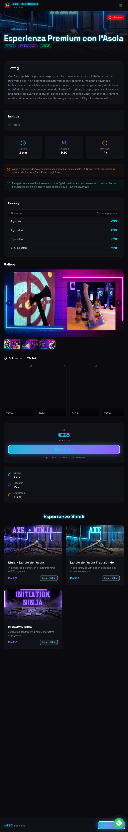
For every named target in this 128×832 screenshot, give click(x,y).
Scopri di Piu (49, 578)
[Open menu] (120, 5)
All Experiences (19, 29)
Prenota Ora (64, 449)
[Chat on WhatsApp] (119, 823)
